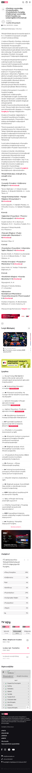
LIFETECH (4, 735)
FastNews (3, 716)
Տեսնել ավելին (16, 527)
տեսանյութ (15, 185)
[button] (27, 2)
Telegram (24, 309)
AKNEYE (3, 738)
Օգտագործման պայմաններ (10, 744)
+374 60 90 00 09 (8, 759)
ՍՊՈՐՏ (3, 730)
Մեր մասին (4, 741)
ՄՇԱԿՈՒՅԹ (5, 733)
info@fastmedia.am (8, 756)
